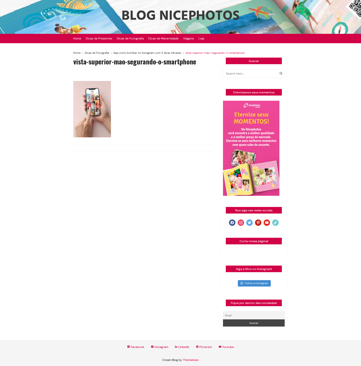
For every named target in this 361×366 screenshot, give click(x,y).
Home (77, 38)
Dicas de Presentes (99, 38)
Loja (201, 38)
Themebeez (191, 360)
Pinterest (205, 347)
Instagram (161, 347)
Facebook (137, 347)
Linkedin (183, 347)
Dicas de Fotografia (130, 38)
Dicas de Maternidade (163, 38)
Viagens (188, 38)
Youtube (227, 347)
